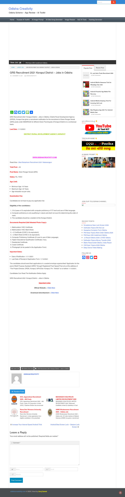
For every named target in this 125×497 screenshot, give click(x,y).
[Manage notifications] (120, 492)
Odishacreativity (31, 75)
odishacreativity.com (18, 491)
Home (12, 19)
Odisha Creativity (21, 8)
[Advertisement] (62, 41)
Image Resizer (70, 19)
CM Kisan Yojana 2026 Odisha (94, 245)
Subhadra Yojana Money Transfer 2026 (97, 240)
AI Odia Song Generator (54, 19)
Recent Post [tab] (100, 68)
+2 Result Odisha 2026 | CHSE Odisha (97, 237)
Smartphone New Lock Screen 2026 (96, 225)
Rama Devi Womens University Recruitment (30, 410)
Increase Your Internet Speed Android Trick (27, 424)
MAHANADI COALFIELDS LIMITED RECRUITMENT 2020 (66, 398)
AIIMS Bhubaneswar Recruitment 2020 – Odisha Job (67, 410)
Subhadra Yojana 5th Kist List (94, 228)
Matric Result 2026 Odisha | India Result (97, 242)
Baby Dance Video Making (93, 247)
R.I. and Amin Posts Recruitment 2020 (101, 73)
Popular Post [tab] (88, 68)
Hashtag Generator (95, 19)
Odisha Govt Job (28, 368)
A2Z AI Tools (81, 19)
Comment (16, 443)
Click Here (51, 288)
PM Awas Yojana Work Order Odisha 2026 (98, 233)
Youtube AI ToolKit (23, 19)
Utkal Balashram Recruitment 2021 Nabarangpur (35, 162)
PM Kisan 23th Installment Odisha (36, 63)
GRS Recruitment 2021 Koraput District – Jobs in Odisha (53, 368)
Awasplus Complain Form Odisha (95, 230)
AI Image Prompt (37, 19)
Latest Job (20, 67)
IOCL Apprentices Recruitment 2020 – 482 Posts (30, 398)
